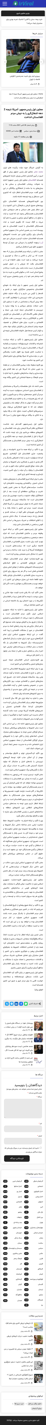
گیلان (13, 1284)
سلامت (34, 1243)
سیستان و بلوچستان (13, 1248)
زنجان (34, 1238)
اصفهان (34, 1202)
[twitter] (7, 1004)
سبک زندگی (13, 1238)
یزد (34, 1305)
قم (13, 1264)
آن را (41, 242)
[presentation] (41, 61)
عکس (34, 1253)
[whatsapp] (26, 1004)
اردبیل (13, 1196)
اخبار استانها (13, 1186)
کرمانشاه (13, 1274)
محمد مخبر (38, 171)
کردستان (13, 1269)
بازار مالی (34, 1212)
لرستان (34, 1289)
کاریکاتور (34, 1269)
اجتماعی (33, 1186)
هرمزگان (34, 1300)
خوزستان (13, 1233)
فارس (34, 1258)
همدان (13, 1300)
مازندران (13, 1289)
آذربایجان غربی (13, 1181)
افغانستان (32, 180)
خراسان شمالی (34, 1233)
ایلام (13, 1207)
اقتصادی (12, 1202)
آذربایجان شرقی (34, 1181)
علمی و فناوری (13, 1253)
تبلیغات (13, 1217)
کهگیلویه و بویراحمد (34, 1279)
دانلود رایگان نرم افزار (34, 1404)
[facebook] (21, 1004)
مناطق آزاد (13, 1294)
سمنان (13, 1243)
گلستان (34, 1284)
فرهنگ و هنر (12, 1258)
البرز (34, 1207)
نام (40, 1123)
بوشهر (13, 1212)
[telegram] (12, 1004)
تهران (34, 1222)
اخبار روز (12, 1191)
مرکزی (34, 1294)
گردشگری (13, 1279)
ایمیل (39, 1136)
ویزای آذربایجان (36, 1408)
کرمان (34, 1274)
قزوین (34, 1264)
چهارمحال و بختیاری (34, 1227)
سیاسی (26, 131)
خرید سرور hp (19, 1404)
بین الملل (33, 1217)
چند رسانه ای (13, 1222)
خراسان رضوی (13, 1227)
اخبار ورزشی (33, 1196)
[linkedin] (16, 1004)
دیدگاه (39, 1097)
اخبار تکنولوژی (34, 1191)
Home (41, 94)
